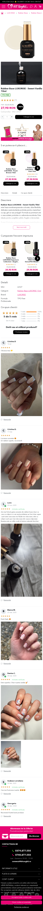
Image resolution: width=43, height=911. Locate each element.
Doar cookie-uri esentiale (21, 902)
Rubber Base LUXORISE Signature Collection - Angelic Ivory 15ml (11, 260)
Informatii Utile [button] (9, 868)
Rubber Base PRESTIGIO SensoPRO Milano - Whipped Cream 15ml (32, 260)
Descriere (4, 193)
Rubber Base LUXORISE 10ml (29, 291)
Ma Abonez (34, 836)
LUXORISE (11, 13)
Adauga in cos (28, 117)
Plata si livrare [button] (9, 874)
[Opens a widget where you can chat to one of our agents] (35, 907)
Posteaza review (21, 332)
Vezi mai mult (21, 227)
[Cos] (40, 7)
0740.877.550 (23, 855)
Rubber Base (23, 13)
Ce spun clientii (26, 193)
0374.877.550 (23, 851)
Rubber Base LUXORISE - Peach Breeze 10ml (11, 171)
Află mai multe (29, 892)
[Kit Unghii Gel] (18, 7)
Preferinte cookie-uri (21, 907)
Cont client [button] (8, 879)
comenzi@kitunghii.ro (21, 861)
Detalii (14, 193)
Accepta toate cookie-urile (21, 897)
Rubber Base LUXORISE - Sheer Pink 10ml (32, 169)
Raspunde (7, 419)
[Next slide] (37, 168)
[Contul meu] (35, 7)
